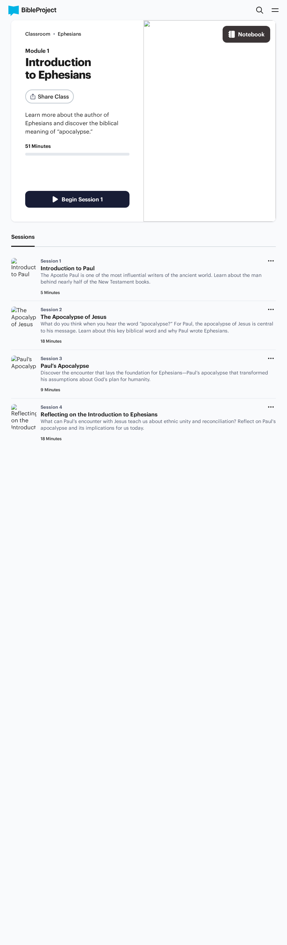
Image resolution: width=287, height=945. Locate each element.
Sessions (23, 236)
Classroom (37, 34)
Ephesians (69, 34)
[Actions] (271, 260)
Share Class (53, 96)
